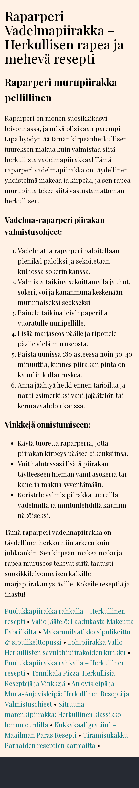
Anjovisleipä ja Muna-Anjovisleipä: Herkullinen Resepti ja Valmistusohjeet (67, 693)
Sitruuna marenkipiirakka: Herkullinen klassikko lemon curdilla (63, 714)
